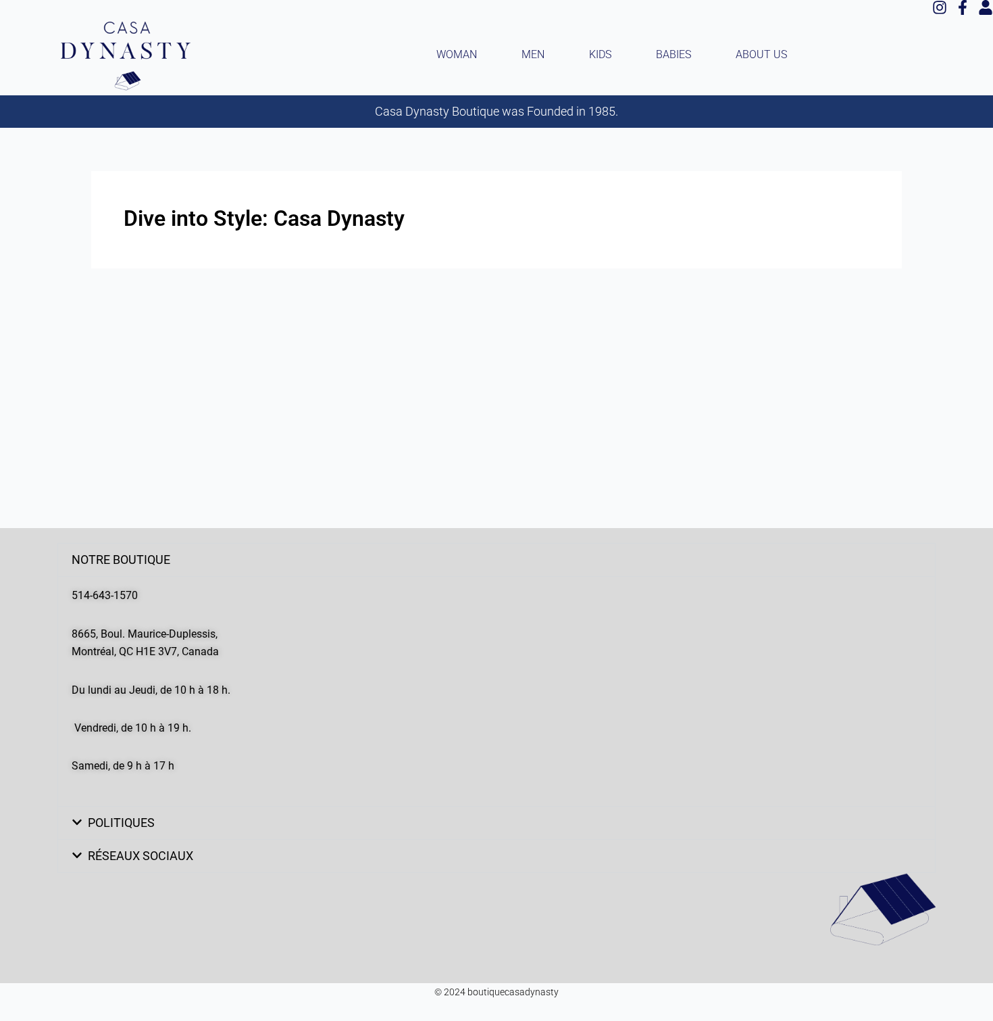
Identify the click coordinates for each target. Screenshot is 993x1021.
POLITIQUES (121, 822)
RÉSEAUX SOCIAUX (140, 856)
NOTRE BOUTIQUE (121, 559)
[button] (496, 560)
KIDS (600, 54)
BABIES (673, 54)
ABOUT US (761, 54)
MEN (532, 54)
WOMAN (456, 54)
